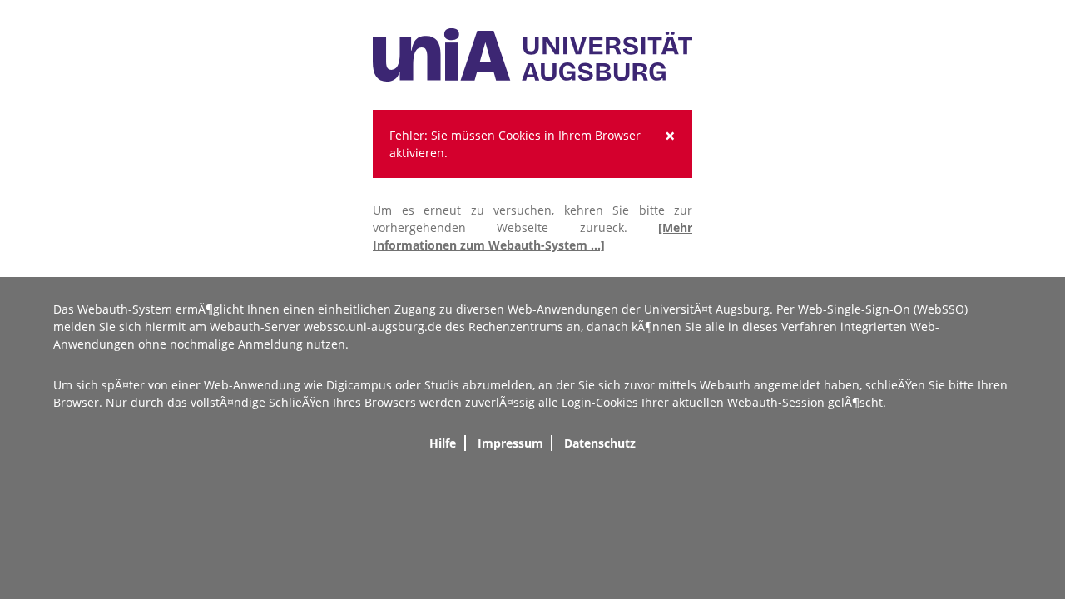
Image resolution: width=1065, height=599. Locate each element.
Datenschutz (600, 443)
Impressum (510, 443)
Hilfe (442, 443)
